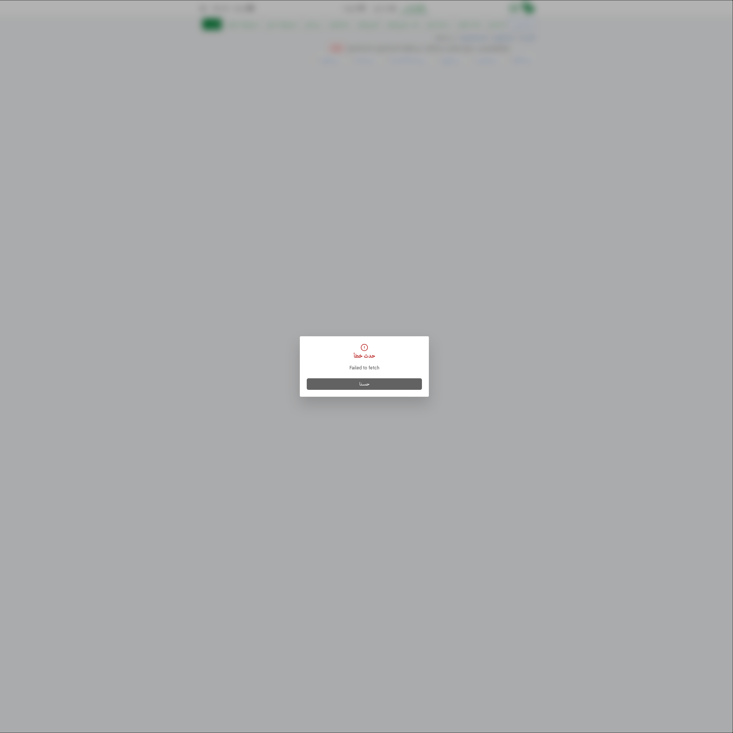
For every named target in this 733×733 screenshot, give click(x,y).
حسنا (364, 384)
